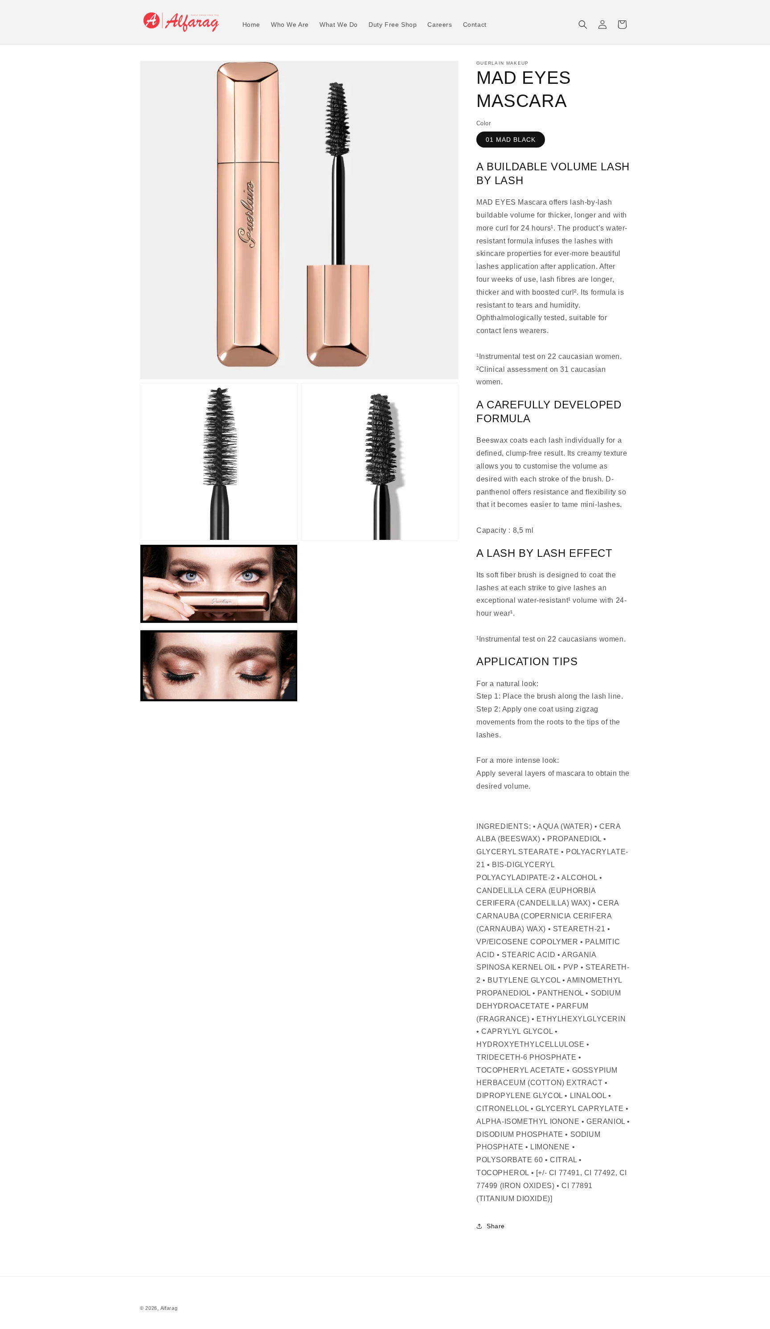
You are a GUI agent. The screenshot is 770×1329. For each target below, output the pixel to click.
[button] (583, 24)
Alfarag (169, 1308)
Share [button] (496, 1226)
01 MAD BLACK (511, 139)
